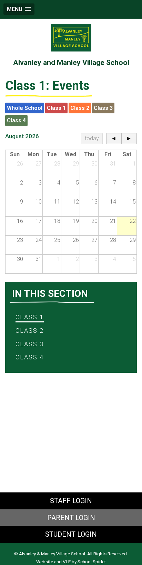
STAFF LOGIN (71, 501)
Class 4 (16, 120)
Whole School (24, 108)
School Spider (92, 561)
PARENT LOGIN (71, 518)
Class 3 (103, 108)
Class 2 (79, 108)
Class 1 (56, 108)
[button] (18, 9)
